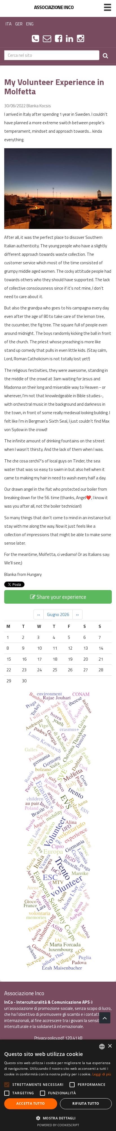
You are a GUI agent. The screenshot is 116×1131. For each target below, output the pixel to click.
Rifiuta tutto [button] (85, 1103)
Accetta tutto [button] (30, 1103)
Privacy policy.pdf (49, 1038)
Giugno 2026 (58, 614)
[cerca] (105, 55)
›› (77, 614)
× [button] (110, 1046)
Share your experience (60, 597)
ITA (9, 24)
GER (19, 24)
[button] (58, 1118)
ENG (30, 24)
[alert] (58, 1085)
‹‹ (38, 614)
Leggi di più (101, 1074)
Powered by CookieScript (58, 1125)
